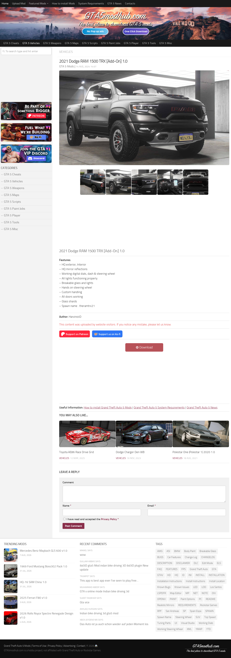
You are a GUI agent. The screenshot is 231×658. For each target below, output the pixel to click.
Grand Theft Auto (199, 569)
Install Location (217, 581)
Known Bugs (163, 587)
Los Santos (216, 587)
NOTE (205, 593)
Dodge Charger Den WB (130, 452)
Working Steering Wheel (170, 629)
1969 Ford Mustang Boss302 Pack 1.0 (43, 566)
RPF (159, 611)
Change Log (191, 557)
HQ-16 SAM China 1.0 (33, 582)
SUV (198, 617)
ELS (219, 563)
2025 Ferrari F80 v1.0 (33, 597)
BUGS (160, 557)
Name (67, 505)
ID (183, 575)
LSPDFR (161, 593)
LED (195, 587)
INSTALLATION (217, 575)
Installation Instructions (169, 581)
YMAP (199, 629)
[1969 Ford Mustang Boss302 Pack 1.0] (10, 571)
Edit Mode (207, 563)
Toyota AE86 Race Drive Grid (76, 452)
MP (187, 593)
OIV (214, 593)
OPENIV (161, 599)
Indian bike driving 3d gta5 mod (99, 613)
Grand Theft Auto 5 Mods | (18, 645)
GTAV (160, 575)
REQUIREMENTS (187, 605)
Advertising (69, 645)
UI (176, 623)
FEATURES (171, 569)
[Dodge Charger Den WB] (144, 434)
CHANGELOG (208, 557)
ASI (168, 551)
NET (195, 593)
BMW (177, 551)
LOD (204, 587)
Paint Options (188, 599)
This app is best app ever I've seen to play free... (109, 580)
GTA (214, 569)
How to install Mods (63, 3)
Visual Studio (188, 623)
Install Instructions (195, 581)
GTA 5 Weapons (52, 43)
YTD (208, 629)
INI (190, 575)
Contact (81, 645)
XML (189, 629)
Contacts (130, 3)
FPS (183, 569)
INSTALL (200, 575)
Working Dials (206, 623)
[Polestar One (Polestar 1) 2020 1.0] (200, 434)
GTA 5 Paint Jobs (110, 43)
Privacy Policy (109, 519)
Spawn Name (164, 617)
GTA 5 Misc (165, 43)
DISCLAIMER (183, 563)
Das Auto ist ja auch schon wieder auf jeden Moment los (114, 624)
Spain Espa (195, 611)
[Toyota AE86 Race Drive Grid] (87, 434)
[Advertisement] (144, 222)
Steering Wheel (183, 617)
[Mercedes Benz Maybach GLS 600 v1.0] (10, 555)
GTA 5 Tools (149, 43)
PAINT (173, 599)
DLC (196, 563)
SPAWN (209, 611)
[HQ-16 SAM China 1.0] (10, 586)
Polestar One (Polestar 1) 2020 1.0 (193, 452)
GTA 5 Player (131, 43)
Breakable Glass (208, 551)
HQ (176, 575)
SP (184, 611)
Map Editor (175, 593)
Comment (68, 482)
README (210, 599)
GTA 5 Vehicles (31, 43)
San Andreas (172, 611)
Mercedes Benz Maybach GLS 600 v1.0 (43, 550)
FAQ (159, 569)
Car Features (174, 557)
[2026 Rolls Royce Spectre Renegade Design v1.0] (10, 618)
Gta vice (84, 602)
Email (151, 505)
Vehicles (66, 52)
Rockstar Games (208, 605)
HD (169, 575)
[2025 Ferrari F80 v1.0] (10, 602)
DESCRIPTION (164, 563)
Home (5, 3)
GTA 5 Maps (71, 43)
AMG (160, 551)
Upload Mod (18, 3)
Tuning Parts (164, 623)
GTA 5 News (114, 3)
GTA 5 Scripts (90, 43)
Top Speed (210, 617)
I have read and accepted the (93, 519)
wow (83, 554)
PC (200, 599)
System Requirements (91, 3)
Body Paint (189, 551)
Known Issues (182, 587)
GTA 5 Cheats (11, 43)
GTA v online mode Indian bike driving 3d (104, 591)
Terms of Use (39, 645)
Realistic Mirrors (165, 605)
